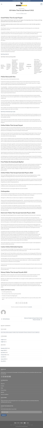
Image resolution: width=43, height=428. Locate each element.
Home (11, 424)
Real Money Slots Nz (5, 54)
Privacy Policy (3, 390)
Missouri (25, 332)
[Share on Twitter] (20, 303)
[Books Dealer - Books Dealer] (21, 4)
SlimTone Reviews (6, 319)
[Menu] (1, 4)
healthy (14, 332)
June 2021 (3, 356)
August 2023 (3, 350)
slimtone (29, 332)
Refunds (2, 392)
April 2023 (3, 352)
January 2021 (3, 358)
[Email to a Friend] (22, 303)
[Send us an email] (8, 376)
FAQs (2, 388)
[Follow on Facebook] (2, 376)
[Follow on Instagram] (4, 376)
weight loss (37, 332)
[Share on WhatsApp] (16, 303)
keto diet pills (21, 332)
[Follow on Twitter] (6, 376)
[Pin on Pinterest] (24, 303)
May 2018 (3, 361)
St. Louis (33, 332)
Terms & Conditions (4, 394)
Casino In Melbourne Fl (28, 66)
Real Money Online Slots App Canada (8, 111)
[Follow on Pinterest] (10, 376)
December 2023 (4, 348)
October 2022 (3, 354)
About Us (3, 383)
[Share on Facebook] (18, 303)
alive (2, 332)
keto (17, 332)
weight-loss (3, 341)
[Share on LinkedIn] (26, 303)
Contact (2, 385)
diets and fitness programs (8, 332)
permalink (30, 306)
